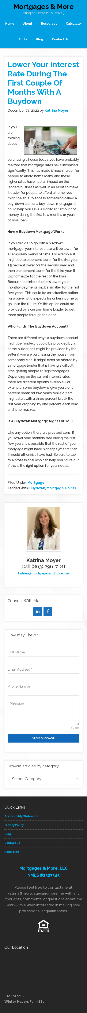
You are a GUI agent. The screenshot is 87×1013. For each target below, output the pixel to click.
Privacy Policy (14, 825)
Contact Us (12, 842)
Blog (7, 834)
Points (70, 488)
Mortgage (36, 483)
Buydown (37, 488)
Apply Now (11, 851)
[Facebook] (48, 611)
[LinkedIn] (37, 611)
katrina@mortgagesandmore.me (43, 573)
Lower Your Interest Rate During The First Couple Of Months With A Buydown (43, 83)
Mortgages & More (44, 6)
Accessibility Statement (21, 816)
